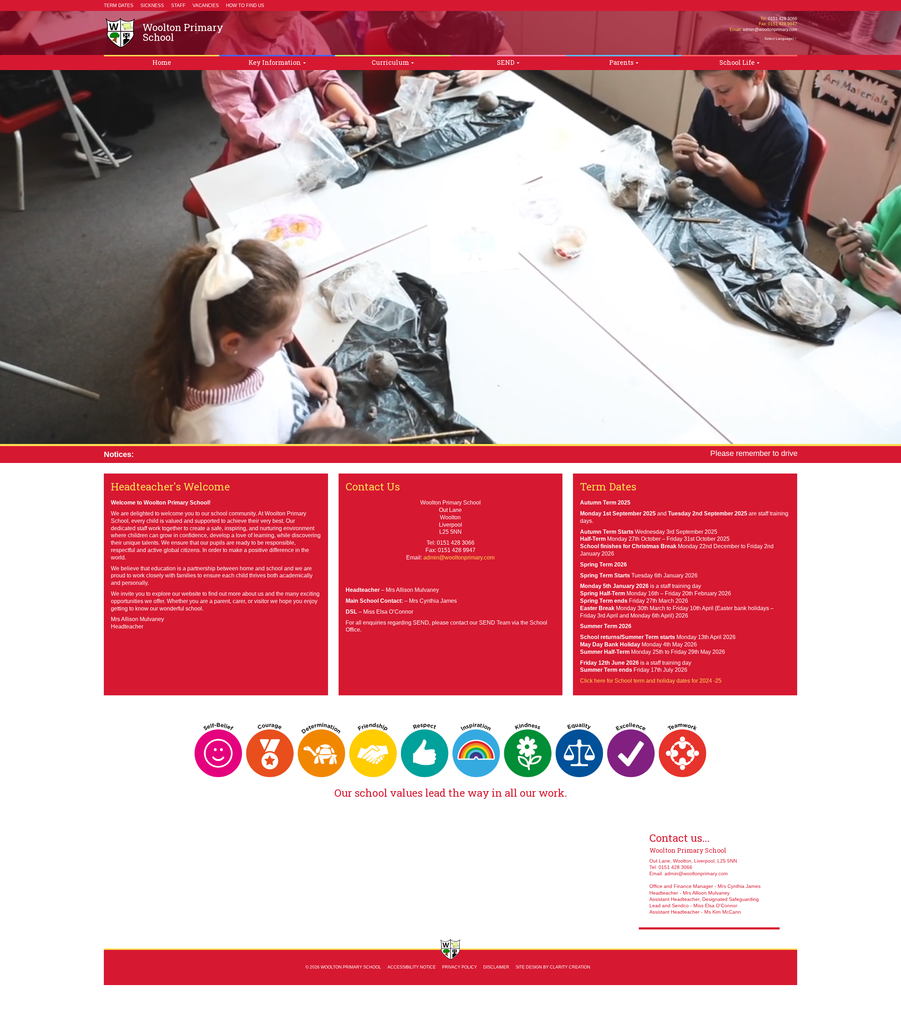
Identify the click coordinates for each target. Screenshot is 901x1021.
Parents (622, 62)
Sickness (152, 5)
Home (161, 62)
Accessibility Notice (412, 967)
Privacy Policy (459, 967)
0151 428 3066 (782, 18)
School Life (737, 62)
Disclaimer (496, 967)
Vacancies (206, 5)
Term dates (118, 5)
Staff (178, 5)
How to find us (245, 5)
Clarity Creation (570, 967)
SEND (506, 62)
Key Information (275, 62)
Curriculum (391, 62)
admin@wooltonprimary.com (770, 29)
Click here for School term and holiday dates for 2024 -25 (651, 681)
